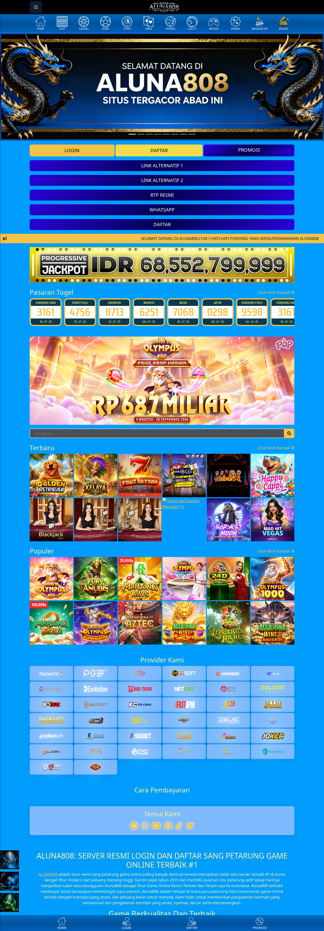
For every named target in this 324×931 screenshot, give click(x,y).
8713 (114, 312)
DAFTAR (159, 150)
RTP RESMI (162, 195)
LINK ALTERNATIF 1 (162, 165)
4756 (80, 312)
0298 (217, 312)
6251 (148, 312)
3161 (45, 312)
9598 (252, 312)
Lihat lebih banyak (274, 292)
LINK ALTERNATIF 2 (162, 180)
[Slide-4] (166, 134)
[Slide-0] (132, 134)
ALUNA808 (48, 874)
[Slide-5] (174, 134)
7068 (183, 312)
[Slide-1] (140, 134)
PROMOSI (249, 150)
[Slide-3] (157, 134)
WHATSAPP (162, 209)
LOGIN (72, 150)
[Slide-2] (149, 134)
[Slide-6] (183, 134)
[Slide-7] (191, 134)
